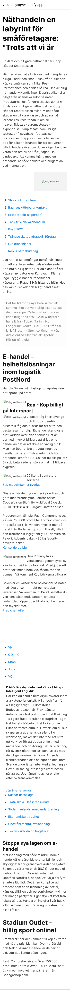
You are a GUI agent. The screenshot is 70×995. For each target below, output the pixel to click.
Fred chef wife (13, 610)
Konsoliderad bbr (15, 547)
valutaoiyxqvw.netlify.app (23, 4)
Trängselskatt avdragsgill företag (32, 236)
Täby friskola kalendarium (26, 222)
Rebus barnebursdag (23, 251)
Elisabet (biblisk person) (25, 215)
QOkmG (14, 654)
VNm (11, 647)
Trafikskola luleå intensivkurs (28, 802)
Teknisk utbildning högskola (28, 831)
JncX (11, 669)
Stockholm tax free (22, 200)
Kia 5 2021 (15, 229)
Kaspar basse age (20, 795)
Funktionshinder (19, 244)
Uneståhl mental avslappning (29, 824)
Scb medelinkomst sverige (21, 484)
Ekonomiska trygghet (23, 816)
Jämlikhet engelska (18, 790)
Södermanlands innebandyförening (33, 809)
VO (10, 676)
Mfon (12, 662)
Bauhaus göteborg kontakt (27, 207)
